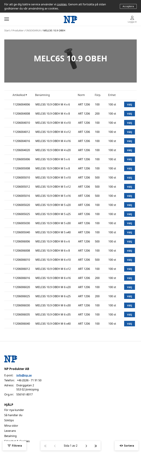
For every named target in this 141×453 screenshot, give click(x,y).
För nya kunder (14, 410)
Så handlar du (13, 415)
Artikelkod (19, 95)
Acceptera (128, 6)
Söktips (9, 420)
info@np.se (24, 375)
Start (7, 30)
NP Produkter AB (16, 369)
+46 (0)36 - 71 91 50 (29, 380)
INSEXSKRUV (33, 30)
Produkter (18, 30)
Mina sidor (11, 425)
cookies (62, 4)
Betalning (10, 436)
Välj (129, 104)
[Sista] (96, 445)
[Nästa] (86, 445)
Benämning (42, 95)
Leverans (10, 431)
